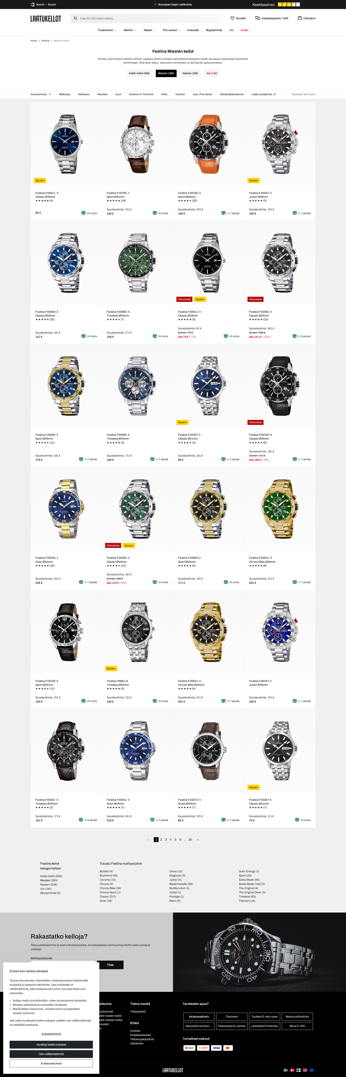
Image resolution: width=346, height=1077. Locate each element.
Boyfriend (106, 875)
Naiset (148, 30)
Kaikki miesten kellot (109, 1020)
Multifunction (177, 888)
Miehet (128, 30)
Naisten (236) (190, 73)
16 (190, 839)
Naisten (45, 884)
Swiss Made (246, 879)
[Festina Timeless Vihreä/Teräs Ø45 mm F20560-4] (137, 263)
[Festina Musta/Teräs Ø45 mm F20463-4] (279, 263)
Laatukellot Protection (264, 1026)
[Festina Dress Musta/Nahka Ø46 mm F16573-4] (208, 751)
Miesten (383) (166, 73)
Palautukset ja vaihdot (231, 1026)
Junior (173, 879)
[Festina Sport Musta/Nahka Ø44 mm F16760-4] (66, 632)
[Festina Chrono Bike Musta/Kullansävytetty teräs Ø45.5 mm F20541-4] (208, 632)
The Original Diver (250, 892)
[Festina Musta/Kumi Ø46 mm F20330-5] (279, 386)
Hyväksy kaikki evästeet (51, 1044)
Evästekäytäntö (51, 1033)
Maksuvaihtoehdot (297, 1016)
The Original (246, 888)
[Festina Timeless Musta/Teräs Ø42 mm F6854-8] (137, 632)
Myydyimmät (214, 30)
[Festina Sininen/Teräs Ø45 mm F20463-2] (66, 263)
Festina (45, 40)
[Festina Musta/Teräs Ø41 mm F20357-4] (279, 751)
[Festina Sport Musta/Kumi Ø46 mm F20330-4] (208, 144)
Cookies (135, 1030)
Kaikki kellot (47, 876)
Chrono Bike (107, 888)
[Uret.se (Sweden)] (286, 1069)
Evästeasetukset (51, 1063)
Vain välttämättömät (51, 1054)
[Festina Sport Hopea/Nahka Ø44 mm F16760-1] (137, 144)
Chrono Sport (108, 892)
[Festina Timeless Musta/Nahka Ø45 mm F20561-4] (66, 751)
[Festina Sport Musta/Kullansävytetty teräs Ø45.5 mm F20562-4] (208, 509)
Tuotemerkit (105, 30)
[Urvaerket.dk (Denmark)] (292, 1069)
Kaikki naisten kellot (109, 1015)
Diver (103, 900)
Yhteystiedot (138, 1011)
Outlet (244, 30)
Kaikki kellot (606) (139, 73)
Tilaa (110, 964)
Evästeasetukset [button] (140, 1035)
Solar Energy (247, 871)
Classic (104, 896)
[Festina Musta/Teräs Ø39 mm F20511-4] (208, 263)
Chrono (104, 883)
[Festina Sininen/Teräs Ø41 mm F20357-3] (208, 386)
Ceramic (105, 879)
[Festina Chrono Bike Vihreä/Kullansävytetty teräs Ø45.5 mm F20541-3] (279, 509)
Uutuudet (193, 30)
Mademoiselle (178, 883)
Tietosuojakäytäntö (142, 1039)
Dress (173, 871)
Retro (172, 900)
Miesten (45, 880)
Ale (231, 30)
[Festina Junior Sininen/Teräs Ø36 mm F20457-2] (279, 632)
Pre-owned (170, 30)
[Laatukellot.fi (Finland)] (299, 1069)
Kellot (34, 40)
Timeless (244, 896)
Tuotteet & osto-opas (264, 1016)
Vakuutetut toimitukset (199, 1026)
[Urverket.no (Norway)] (305, 1069)
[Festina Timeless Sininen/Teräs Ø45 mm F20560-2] (137, 386)
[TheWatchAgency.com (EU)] (312, 1069)
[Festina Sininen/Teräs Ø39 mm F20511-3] (66, 144)
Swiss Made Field (250, 883)
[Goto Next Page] (197, 839)
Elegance (175, 875)
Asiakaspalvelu (199, 1016)
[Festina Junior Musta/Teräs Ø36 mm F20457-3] (279, 144)
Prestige (174, 896)
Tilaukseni (231, 1016)
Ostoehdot (136, 1043)
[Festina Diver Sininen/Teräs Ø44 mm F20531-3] (137, 751)
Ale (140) (212, 73)
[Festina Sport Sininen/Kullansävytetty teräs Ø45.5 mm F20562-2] (66, 386)
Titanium (244, 900)
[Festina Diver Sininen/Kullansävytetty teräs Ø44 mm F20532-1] (66, 509)
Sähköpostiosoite (41, 958)
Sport (242, 875)
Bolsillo (104, 871)
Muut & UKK (297, 1026)
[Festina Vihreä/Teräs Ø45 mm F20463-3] (137, 509)
